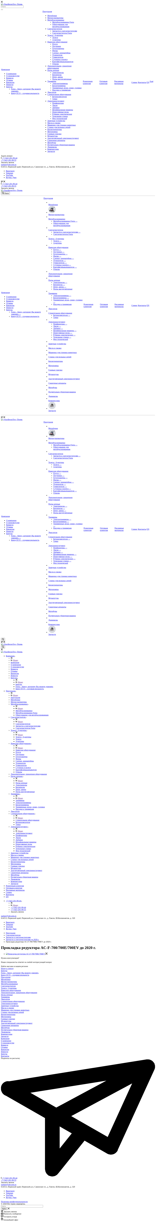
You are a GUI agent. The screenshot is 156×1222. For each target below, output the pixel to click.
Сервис (134, 82)
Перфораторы (58, 103)
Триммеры (51, 81)
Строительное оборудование (59, 94)
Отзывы (9, 80)
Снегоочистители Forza (62, 33)
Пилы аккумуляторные (61, 79)
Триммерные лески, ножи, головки (67, 88)
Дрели (55, 105)
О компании (11, 74)
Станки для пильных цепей (58, 127)
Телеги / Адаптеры (55, 35)
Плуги (55, 44)
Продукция (47, 11)
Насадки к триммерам (61, 90)
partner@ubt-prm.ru (8, 165)
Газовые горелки (54, 134)
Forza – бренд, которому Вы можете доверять (20, 973)
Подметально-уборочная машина (61, 145)
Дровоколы (52, 147)
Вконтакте (10, 171)
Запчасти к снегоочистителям (64, 31)
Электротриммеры (60, 83)
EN (148, 82)
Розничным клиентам (88, 82)
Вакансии (10, 82)
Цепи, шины (57, 77)
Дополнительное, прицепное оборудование (19, 993)
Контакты (142, 82)
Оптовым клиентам (103, 82)
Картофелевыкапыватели (62, 62)
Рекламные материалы (119, 82)
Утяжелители (57, 57)
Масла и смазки (53, 123)
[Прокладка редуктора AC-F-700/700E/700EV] (26, 954)
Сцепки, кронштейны (61, 53)
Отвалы (55, 64)
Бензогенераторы (54, 129)
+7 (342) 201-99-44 (9, 158)
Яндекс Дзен (11, 177)
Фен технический (59, 118)
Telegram (9, 173)
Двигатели (51, 92)
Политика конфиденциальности (14, 1202)
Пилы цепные (53, 70)
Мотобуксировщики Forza (63, 22)
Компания (5, 69)
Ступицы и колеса (60, 59)
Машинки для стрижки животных (61, 125)
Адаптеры (56, 40)
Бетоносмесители (59, 97)
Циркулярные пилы (60, 112)
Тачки (54, 99)
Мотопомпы (52, 132)
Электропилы (58, 73)
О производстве (13, 76)
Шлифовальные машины (62, 110)
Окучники (56, 46)
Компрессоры (53, 149)
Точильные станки (60, 116)
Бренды (9, 87)
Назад (15, 660)
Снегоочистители (54, 29)
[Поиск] (2, 9)
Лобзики (55, 108)
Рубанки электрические (62, 114)
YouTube (9, 175)
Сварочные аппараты (56, 140)
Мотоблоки (52, 16)
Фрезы (55, 51)
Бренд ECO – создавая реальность (25, 93)
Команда (9, 78)
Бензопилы (57, 75)
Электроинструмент (55, 101)
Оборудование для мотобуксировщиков (60, 25)
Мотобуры (51, 143)
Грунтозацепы (58, 48)
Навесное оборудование (57, 42)
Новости (9, 85)
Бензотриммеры (59, 86)
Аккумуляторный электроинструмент (63, 138)
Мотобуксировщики (55, 20)
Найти (4, 1209)
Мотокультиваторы (55, 18)
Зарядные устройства (56, 121)
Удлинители (57, 55)
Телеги (55, 37)
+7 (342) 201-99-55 (8, 160)
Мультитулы (52, 136)
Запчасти (51, 151)
